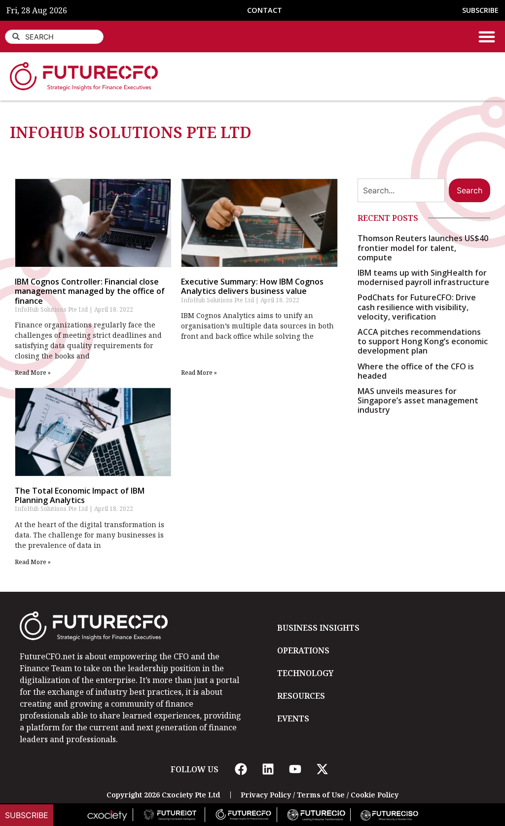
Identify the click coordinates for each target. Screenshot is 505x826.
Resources (301, 695)
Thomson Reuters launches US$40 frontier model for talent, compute (423, 247)
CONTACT (264, 10)
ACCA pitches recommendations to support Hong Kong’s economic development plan (423, 341)
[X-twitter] (322, 769)
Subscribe (26, 815)
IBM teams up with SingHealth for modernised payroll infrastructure (423, 277)
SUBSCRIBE (480, 10)
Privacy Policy (266, 794)
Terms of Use (321, 794)
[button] (486, 36)
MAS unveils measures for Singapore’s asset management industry (418, 400)
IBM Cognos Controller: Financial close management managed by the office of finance (90, 291)
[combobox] (54, 37)
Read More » (33, 372)
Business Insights (318, 627)
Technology (305, 673)
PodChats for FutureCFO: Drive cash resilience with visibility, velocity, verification (417, 307)
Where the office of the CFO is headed (416, 371)
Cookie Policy (374, 794)
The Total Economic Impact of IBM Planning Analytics (79, 495)
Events (293, 718)
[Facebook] (240, 769)
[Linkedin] (267, 769)
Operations (303, 650)
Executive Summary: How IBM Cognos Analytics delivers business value (252, 286)
